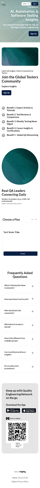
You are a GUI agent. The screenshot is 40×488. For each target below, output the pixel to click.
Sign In (35, 4)
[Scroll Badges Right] (35, 219)
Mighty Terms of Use (20, 478)
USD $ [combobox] (24, 4)
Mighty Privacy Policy (20, 481)
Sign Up (33, 34)
